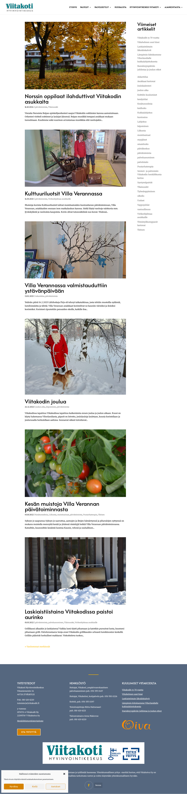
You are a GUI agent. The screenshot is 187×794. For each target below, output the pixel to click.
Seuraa (98, 785)
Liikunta (52, 515)
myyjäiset (142, 139)
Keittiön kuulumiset (147, 95)
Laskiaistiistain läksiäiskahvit (136, 698)
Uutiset (140, 200)
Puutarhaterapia (90, 515)
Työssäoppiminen (146, 191)
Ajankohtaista (172, 7)
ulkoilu (140, 196)
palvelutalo (142, 162)
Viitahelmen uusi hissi (148, 42)
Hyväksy (14, 786)
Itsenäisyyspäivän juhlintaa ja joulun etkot (142, 711)
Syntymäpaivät (144, 182)
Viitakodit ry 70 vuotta (148, 37)
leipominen (51, 407)
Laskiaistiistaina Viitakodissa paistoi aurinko (69, 614)
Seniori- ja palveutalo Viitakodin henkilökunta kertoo (149, 174)
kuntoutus (142, 117)
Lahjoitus (142, 121)
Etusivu (73, 7)
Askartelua (39, 296)
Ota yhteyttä (29, 732)
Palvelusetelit (102, 7)
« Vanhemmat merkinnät (37, 646)
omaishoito (142, 144)
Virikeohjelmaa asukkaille (59, 199)
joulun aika (40, 407)
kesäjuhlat (142, 99)
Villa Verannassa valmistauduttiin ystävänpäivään (66, 287)
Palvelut (84, 7)
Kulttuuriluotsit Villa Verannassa (63, 193)
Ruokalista (120, 7)
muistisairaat (63, 515)
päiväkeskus (143, 148)
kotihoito (141, 108)
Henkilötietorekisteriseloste (30, 721)
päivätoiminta (41, 107)
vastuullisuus (143, 209)
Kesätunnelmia (41, 515)
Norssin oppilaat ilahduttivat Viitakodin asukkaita (73, 98)
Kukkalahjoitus (144, 112)
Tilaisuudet (53, 107)
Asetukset (55, 786)
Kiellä (34, 786)
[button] (64, 774)
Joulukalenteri (144, 85)
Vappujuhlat (143, 205)
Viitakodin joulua (45, 401)
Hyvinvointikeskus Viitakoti (144, 7)
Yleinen (101, 515)
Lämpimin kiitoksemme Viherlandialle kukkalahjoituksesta (149, 58)
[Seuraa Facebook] (89, 785)
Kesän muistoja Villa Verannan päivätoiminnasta (62, 506)
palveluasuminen (55, 622)
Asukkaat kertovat (146, 81)
